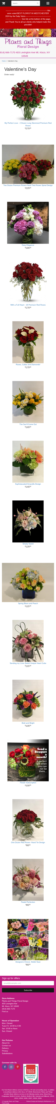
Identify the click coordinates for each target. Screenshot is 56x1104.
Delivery (5, 1048)
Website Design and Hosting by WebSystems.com (40, 1101)
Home (4, 61)
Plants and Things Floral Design (28, 44)
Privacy (5, 1051)
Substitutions (7, 1053)
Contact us (6, 1045)
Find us (5, 1011)
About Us (6, 1043)
